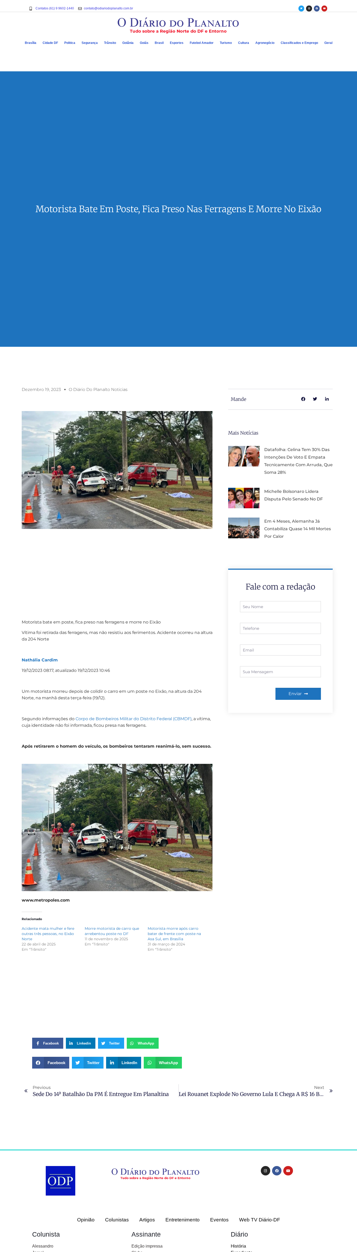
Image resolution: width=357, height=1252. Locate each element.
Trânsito (110, 43)
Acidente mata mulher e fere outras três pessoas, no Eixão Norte (48, 933)
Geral (328, 43)
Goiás (144, 43)
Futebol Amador (202, 43)
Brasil (159, 43)
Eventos (219, 1219)
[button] (50, 1063)
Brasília (30, 43)
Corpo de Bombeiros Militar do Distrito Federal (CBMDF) (134, 718)
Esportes (176, 43)
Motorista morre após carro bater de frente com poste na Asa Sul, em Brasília (174, 933)
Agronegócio (264, 43)
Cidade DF (50, 43)
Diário (239, 1234)
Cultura (243, 43)
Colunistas (117, 1219)
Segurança (90, 43)
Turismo (226, 43)
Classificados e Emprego (299, 43)
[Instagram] (309, 8)
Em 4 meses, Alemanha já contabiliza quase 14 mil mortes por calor (297, 529)
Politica (69, 43)
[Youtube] (324, 8)
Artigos (147, 1219)
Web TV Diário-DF (259, 1219)
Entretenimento (182, 1219)
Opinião (86, 1219)
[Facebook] (317, 8)
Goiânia (128, 43)
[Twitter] (301, 8)
